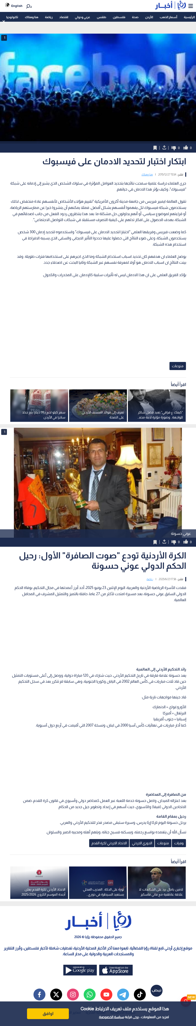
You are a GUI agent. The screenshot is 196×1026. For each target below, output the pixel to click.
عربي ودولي (82, 17)
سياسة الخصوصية (111, 1017)
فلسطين (119, 17)
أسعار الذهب (168, 17)
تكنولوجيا (12, 17)
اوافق (48, 1013)
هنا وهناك (31, 17)
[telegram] (123, 994)
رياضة (49, 17)
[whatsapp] (90, 994)
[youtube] (106, 994)
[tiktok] (140, 994)
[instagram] (73, 994)
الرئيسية (189, 17)
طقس (101, 17)
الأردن (149, 17)
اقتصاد (63, 17)
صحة (135, 17)
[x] (56, 994)
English (16, 6)
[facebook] (39, 994)
